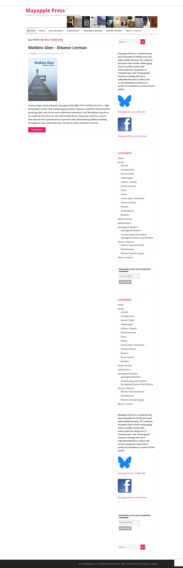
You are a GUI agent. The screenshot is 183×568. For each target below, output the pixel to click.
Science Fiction (128, 202)
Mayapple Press (90, 564)
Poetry (124, 194)
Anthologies (127, 178)
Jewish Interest (128, 186)
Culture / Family (129, 182)
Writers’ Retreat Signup (132, 253)
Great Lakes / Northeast (132, 198)
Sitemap (154, 564)
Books (42, 31)
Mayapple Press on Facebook (132, 136)
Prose (123, 190)
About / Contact (134, 31)
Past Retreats (127, 249)
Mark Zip (147, 564)
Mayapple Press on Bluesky (132, 112)
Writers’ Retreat (114, 31)
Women (124, 206)
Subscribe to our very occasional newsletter (134, 270)
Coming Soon (127, 169)
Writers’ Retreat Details (132, 245)
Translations (127, 211)
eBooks (124, 165)
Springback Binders (92, 31)
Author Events (56, 31)
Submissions (73, 31)
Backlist (125, 215)
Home (32, 31)
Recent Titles (127, 174)
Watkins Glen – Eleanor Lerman (57, 47)
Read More (37, 129)
